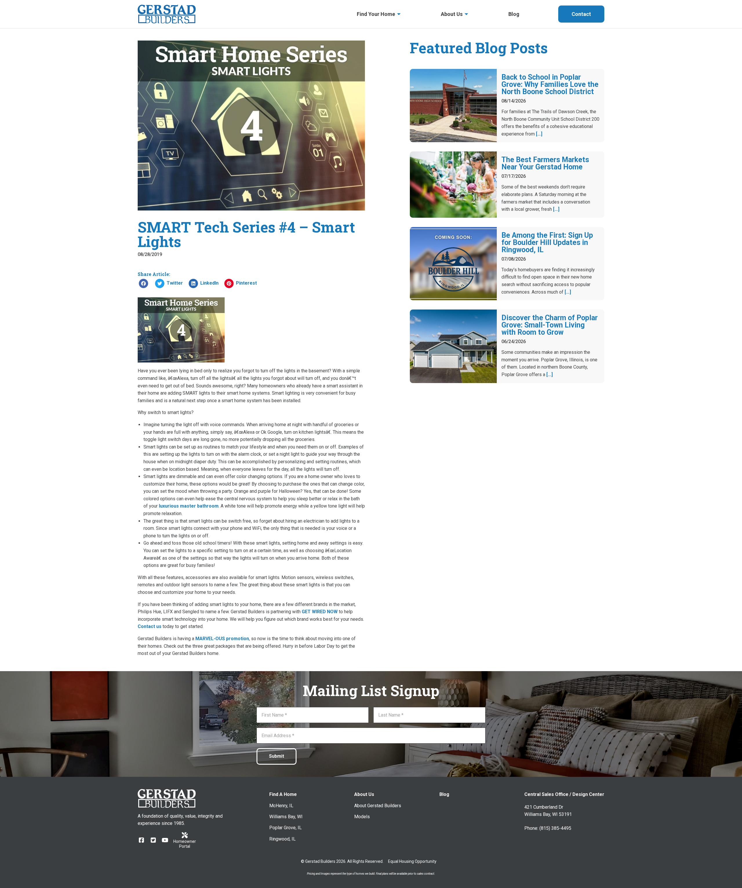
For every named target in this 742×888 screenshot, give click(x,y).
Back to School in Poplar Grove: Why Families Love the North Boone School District (550, 84)
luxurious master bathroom (189, 506)
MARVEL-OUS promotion (222, 638)
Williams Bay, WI (286, 816)
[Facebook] (141, 840)
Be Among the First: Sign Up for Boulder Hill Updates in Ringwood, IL (547, 242)
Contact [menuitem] (581, 14)
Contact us (149, 626)
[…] (539, 134)
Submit (276, 756)
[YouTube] (165, 840)
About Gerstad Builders (377, 805)
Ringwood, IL (282, 839)
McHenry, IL (281, 805)
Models (362, 816)
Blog (444, 794)
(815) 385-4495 (555, 828)
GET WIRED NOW (320, 611)
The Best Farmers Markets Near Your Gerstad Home (545, 163)
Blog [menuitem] (513, 14)
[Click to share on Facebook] (143, 283)
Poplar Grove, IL (285, 827)
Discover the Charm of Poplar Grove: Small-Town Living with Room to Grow (549, 325)
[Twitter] (153, 840)
